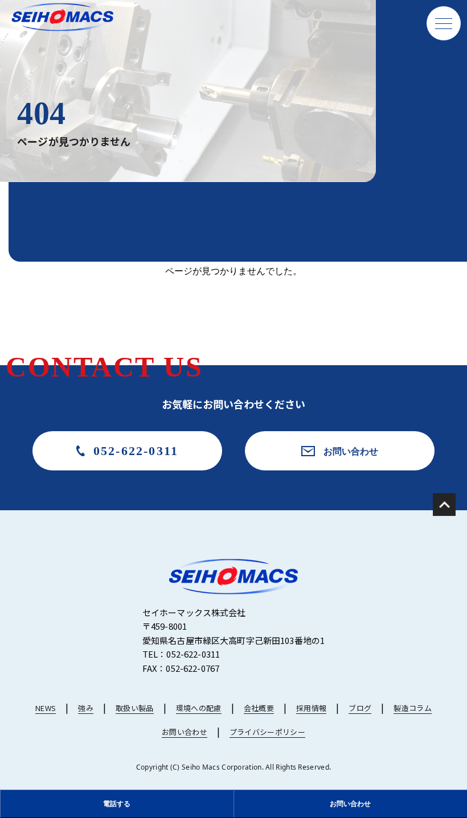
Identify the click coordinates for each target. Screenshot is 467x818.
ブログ (360, 708)
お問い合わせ (350, 451)
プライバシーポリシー (267, 731)
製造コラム (413, 708)
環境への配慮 (199, 708)
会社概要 (259, 708)
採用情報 (311, 708)
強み (85, 708)
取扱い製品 (135, 708)
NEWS (45, 708)
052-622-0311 (135, 451)
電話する (116, 803)
